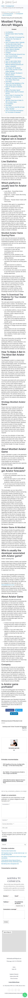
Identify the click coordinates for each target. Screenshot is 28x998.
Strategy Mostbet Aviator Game (14, 45)
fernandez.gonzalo (8, 13)
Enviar (4, 840)
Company (8, 52)
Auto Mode (9, 81)
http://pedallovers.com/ (7, 585)
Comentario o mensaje (10, 909)
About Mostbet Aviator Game (13, 47)
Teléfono (6, 902)
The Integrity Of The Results (13, 68)
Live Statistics (9, 32)
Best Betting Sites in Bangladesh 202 (10, 863)
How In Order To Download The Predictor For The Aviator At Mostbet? (14, 96)
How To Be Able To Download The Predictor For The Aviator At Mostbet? (15, 39)
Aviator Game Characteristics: (14, 76)
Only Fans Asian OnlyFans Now (8, 850)
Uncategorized (19, 13)
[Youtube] (19, 990)
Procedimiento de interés (19, 902)
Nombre (6, 896)
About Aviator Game (11, 51)
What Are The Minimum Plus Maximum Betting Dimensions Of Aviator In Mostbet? (14, 64)
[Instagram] (12, 990)
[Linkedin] (15, 990)
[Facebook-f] (9, 990)
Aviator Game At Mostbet (12, 49)
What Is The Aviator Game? (13, 90)
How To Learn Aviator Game (13, 61)
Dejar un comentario (7, 15)
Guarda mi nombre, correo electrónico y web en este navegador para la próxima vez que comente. (14, 834)
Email (17, 896)
